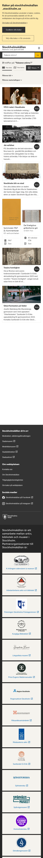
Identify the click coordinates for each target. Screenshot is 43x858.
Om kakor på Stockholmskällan (14, 23)
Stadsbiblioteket (8, 452)
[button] (7, 75)
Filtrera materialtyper (11, 80)
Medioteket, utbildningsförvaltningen (16, 436)
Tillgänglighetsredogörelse (12, 480)
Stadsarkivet (7, 457)
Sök (38, 55)
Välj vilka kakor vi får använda (18, 38)
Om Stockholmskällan (10, 475)
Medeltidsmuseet (9, 447)
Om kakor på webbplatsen (12, 485)
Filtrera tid (6, 75)
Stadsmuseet (7, 441)
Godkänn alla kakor (14, 30)
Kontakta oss (7, 469)
